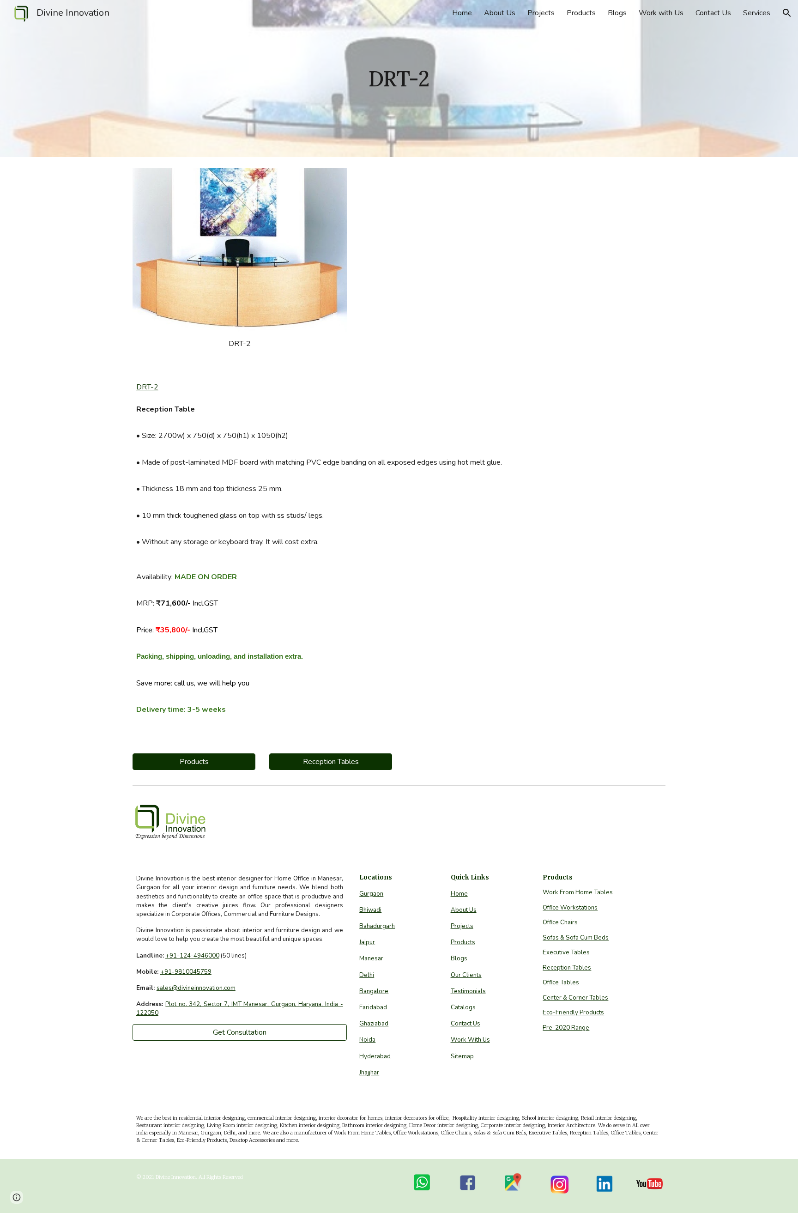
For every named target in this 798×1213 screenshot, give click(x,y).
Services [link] (756, 13)
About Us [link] (499, 13)
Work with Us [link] (661, 13)
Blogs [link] (617, 13)
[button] (787, 13)
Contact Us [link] (713, 13)
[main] (399, 79)
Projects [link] (541, 13)
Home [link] (462, 13)
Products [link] (581, 13)
